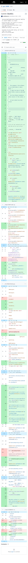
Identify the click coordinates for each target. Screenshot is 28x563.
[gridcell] (14, 53)
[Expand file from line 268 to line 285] (4, 433)
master (5, 37)
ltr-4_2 (16, 37)
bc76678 (8, 39)
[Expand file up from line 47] (4, 207)
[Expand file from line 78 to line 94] (4, 345)
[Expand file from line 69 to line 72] (4, 320)
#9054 (9, 37)
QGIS (7, 6)
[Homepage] (14, 2)
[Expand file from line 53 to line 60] (4, 245)
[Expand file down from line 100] (4, 371)
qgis (4, 6)
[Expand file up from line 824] (4, 478)
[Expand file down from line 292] (4, 477)
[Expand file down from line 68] (4, 280)
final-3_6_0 (22, 37)
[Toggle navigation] (2, 2)
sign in (12, 551)
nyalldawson (6, 16)
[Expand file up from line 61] (4, 286)
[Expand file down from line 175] (4, 541)
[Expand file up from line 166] (4, 512)
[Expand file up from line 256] (4, 372)
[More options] (25, 50)
